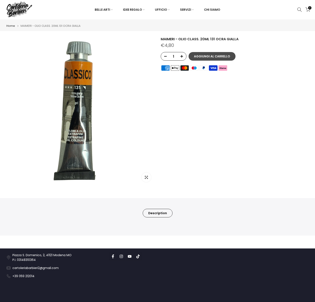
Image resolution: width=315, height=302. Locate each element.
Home (10, 25)
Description (157, 213)
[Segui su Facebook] (113, 256)
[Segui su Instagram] (121, 256)
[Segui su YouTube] (129, 256)
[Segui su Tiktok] (138, 256)
